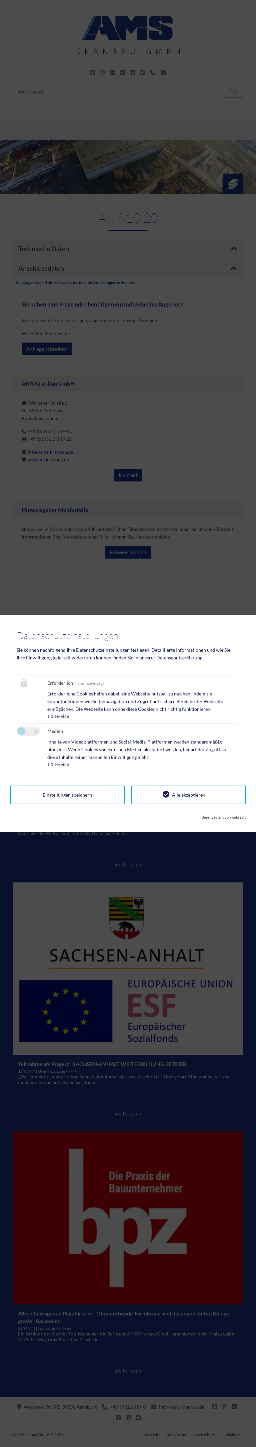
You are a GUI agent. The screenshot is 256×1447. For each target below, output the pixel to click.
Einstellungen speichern (67, 795)
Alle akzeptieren (188, 795)
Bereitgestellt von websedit (224, 817)
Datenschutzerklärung (179, 657)
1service (58, 716)
